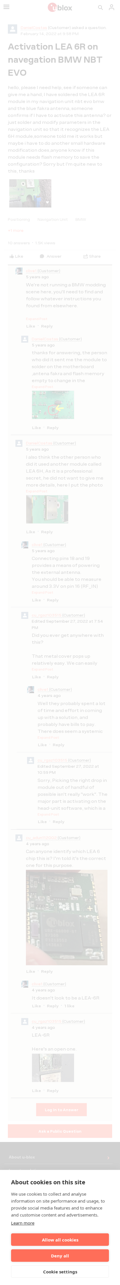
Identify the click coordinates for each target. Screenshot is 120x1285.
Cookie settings (60, 1272)
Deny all (60, 1256)
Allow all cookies (60, 1240)
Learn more (22, 1223)
